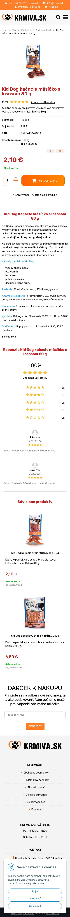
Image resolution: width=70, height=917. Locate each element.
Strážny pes (22, 195)
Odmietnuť (35, 905)
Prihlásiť (22, 7)
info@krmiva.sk (55, 3)
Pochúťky (26, 30)
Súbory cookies (36, 802)
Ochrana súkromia (36, 794)
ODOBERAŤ (35, 726)
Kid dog (25, 119)
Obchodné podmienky (36, 772)
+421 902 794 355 (17, 3)
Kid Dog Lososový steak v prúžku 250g (35, 635)
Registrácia (34, 7)
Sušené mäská (43, 30)
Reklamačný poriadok (36, 780)
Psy (14, 30)
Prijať (35, 891)
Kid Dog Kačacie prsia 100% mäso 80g (35, 553)
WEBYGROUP (52, 913)
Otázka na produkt (46, 195)
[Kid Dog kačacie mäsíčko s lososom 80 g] (35, 62)
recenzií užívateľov (43, 102)
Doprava (36, 809)
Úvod (4, 30)
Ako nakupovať (36, 787)
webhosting (28, 913)
